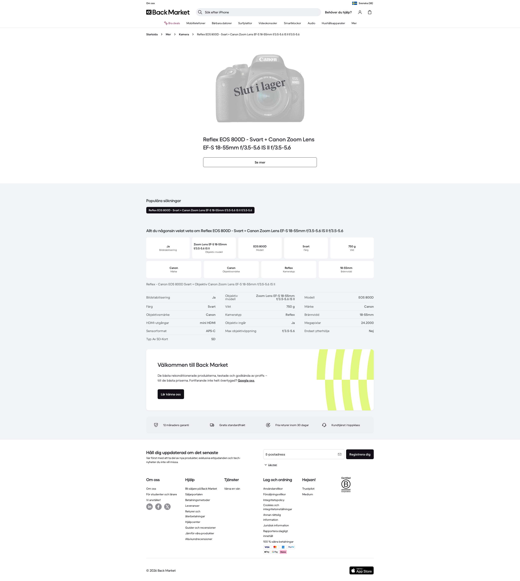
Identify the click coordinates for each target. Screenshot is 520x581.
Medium (307, 494)
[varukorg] (370, 12)
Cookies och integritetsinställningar (277, 507)
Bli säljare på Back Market (201, 488)
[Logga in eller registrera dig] (360, 12)
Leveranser (192, 505)
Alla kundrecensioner (198, 539)
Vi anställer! (153, 500)
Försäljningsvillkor (274, 494)
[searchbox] (261, 12)
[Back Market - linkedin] (149, 506)
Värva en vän (232, 488)
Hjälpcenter (192, 522)
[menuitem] (195, 23)
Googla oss (246, 380)
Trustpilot (308, 488)
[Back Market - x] (167, 506)
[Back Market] (168, 12)
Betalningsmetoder (197, 500)
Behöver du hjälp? (338, 12)
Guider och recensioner (200, 527)
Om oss (151, 488)
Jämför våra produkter (199, 533)
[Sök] (200, 12)
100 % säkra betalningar (278, 541)
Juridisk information (276, 525)
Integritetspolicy (273, 500)
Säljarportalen (194, 494)
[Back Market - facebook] (158, 506)
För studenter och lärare (161, 494)
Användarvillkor (273, 488)
